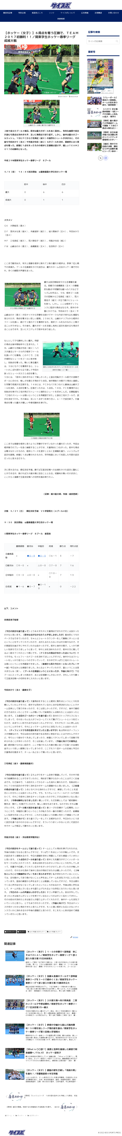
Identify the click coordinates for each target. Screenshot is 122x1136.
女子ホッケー (11, 932)
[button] (117, 41)
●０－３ (42, 555)
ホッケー (22, 932)
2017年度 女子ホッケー (37, 932)
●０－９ (31, 555)
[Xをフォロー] (100, 158)
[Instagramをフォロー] (105, 158)
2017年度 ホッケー (55, 932)
